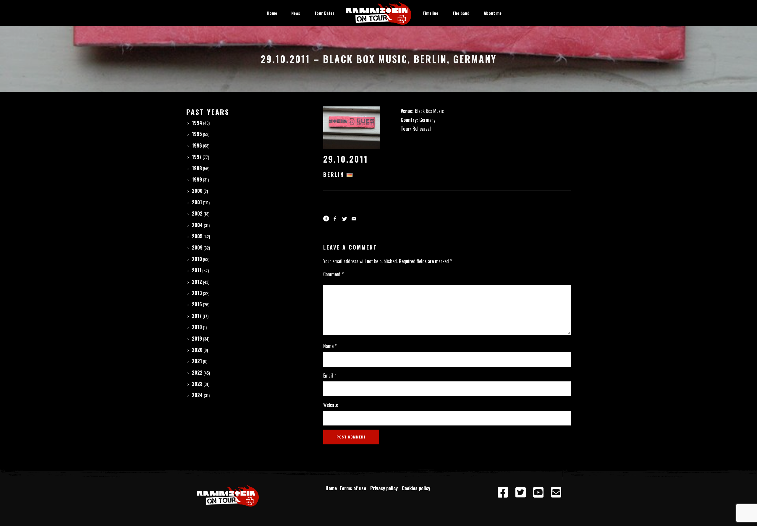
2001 (197, 202)
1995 (197, 133)
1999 (197, 179)
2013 (197, 293)
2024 (197, 395)
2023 (197, 383)
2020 (197, 349)
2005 (197, 236)
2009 (197, 247)
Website (330, 404)
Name (330, 345)
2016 (197, 304)
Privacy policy (385, 488)
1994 (197, 122)
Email (329, 375)
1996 (197, 145)
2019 (197, 338)
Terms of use (353, 488)
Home (331, 488)
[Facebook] (502, 492)
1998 (197, 168)
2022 (197, 372)
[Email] (556, 492)
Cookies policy (416, 488)
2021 (197, 361)
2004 (197, 225)
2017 (197, 315)
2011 (196, 270)
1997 (197, 156)
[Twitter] (520, 492)
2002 (197, 213)
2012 (197, 281)
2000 (197, 190)
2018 (197, 327)
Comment (333, 274)
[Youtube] (538, 492)
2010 (197, 259)
